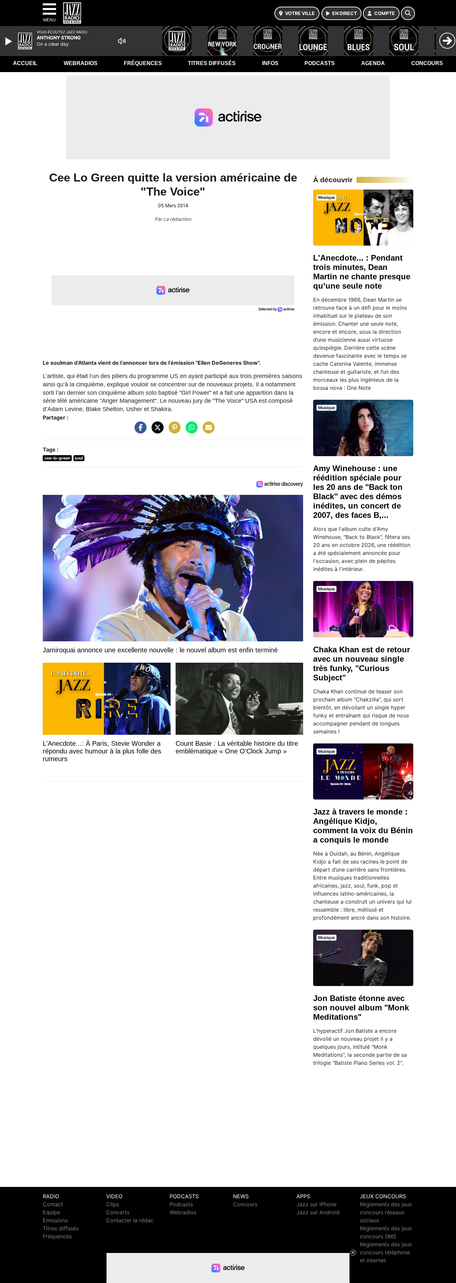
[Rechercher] (408, 13)
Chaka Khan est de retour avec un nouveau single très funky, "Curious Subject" (361, 663)
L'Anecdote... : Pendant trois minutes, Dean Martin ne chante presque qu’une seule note (361, 271)
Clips (112, 1204)
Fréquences (143, 63)
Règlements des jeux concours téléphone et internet (386, 1252)
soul (79, 457)
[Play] (9, 41)
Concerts (118, 1212)
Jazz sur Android (317, 1212)
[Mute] (122, 41)
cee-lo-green (57, 457)
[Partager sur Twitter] (156, 430)
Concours (427, 63)
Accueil (25, 63)
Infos (270, 63)
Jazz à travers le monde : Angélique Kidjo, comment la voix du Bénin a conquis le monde (363, 825)
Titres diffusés (212, 63)
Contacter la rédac (130, 1220)
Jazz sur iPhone (316, 1204)
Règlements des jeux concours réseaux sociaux (386, 1212)
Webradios (80, 63)
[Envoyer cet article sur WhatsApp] (190, 430)
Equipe (51, 1212)
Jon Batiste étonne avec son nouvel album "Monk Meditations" (361, 1007)
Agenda (373, 63)
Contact (53, 1204)
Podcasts (319, 63)
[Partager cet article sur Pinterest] (173, 430)
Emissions (55, 1220)
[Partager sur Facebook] (139, 430)
